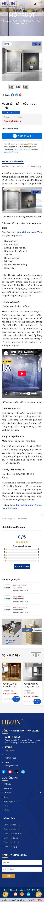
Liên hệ (6, 810)
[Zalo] (23, 772)
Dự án (6, 797)
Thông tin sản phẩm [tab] (13, 161)
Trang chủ (7, 21)
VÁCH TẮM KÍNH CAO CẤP (24, 21)
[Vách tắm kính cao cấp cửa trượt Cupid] (11, 672)
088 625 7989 (36, 900)
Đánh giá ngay (22, 566)
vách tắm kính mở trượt (24, 232)
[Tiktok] (16, 772)
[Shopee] (15, 894)
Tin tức (6, 806)
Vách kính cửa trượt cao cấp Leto (31, 686)
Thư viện (7, 793)
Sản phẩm (8, 788)
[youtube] (10, 772)
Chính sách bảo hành (12, 825)
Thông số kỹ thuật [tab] (12, 166)
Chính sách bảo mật (11, 842)
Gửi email (23, 518)
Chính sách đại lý (10, 847)
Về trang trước (10, 518)
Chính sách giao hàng (12, 829)
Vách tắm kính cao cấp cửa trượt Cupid (10, 686)
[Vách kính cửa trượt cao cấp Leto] (32, 672)
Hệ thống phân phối (11, 801)
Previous (33, 654)
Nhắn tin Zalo (24, 135)
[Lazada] (22, 894)
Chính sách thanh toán (12, 833)
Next (38, 654)
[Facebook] (4, 772)
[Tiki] (28, 894)
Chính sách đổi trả (11, 838)
